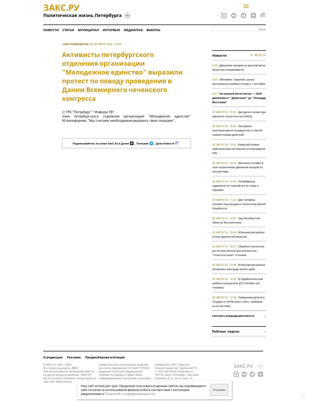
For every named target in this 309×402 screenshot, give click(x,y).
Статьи (68, 30)
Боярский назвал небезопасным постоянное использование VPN (238, 149)
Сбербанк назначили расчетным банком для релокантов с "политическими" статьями (238, 251)
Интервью (111, 30)
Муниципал (88, 30)
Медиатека (133, 30)
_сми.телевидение (75, 44)
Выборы (153, 30)
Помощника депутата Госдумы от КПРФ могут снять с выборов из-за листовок (238, 302)
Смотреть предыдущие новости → (239, 315)
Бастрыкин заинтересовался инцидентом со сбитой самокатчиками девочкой (237, 130)
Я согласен (219, 390)
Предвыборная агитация (105, 357)
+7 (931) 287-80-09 (165, 371)
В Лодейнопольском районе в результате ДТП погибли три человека (237, 283)
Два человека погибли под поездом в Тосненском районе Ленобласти (239, 204)
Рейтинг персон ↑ (239, 331)
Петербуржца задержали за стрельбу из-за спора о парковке (235, 186)
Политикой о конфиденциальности (129, 394)
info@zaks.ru (185, 371)
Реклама (74, 357)
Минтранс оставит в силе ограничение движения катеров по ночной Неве (238, 167)
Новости (51, 30)
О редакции (52, 357)
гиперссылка (84, 378)
